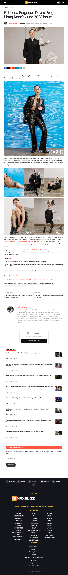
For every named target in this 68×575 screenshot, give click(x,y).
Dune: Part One (12, 283)
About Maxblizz (34, 546)
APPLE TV (19, 521)
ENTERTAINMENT (12, 7)
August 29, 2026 (11, 370)
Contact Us (34, 549)
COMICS (18, 525)
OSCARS (49, 523)
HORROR (34, 525)
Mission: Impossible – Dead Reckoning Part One (19, 241)
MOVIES (49, 513)
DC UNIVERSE (18, 528)
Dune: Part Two (40, 241)
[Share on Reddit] (11, 68)
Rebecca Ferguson (9, 76)
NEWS (49, 521)
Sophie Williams (13, 23)
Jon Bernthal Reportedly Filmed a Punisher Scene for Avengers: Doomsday (25, 261)
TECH (49, 533)
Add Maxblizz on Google (34, 340)
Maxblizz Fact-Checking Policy (34, 557)
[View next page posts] (35, 270)
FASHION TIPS (18, 539)
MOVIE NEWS (34, 537)
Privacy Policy (34, 563)
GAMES (34, 513)
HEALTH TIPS (34, 521)
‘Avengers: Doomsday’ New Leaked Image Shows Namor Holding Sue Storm (25, 431)
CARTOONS (18, 523)
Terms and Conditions (34, 566)
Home (5, 7)
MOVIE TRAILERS (34, 540)
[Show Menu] (5, 2)
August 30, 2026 (11, 358)
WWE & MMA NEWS (49, 537)
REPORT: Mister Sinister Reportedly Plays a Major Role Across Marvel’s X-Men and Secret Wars (29, 386)
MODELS (45, 23)
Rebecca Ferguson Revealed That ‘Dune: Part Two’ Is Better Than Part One (31, 280)
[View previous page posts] (32, 270)
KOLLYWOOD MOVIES (34, 530)
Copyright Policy (34, 552)
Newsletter (34, 560)
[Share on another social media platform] (24, 68)
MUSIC (49, 516)
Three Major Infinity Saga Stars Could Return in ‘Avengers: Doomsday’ (23, 398)
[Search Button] (63, 2)
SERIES (49, 530)
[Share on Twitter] (8, 68)
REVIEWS (49, 528)
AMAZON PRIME (18, 516)
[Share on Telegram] (20, 68)
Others (49, 525)
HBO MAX (34, 518)
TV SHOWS (49, 535)
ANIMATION (18, 518)
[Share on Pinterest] (14, 68)
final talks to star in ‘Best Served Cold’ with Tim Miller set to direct (32, 250)
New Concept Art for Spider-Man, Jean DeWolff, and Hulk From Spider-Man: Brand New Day (28, 375)
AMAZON (18, 513)
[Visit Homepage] (31, 2)
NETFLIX (49, 518)
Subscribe (11, 465)
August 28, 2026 (11, 414)
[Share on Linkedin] (17, 68)
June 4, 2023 (22, 23)
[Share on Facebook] (5, 68)
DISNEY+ (18, 530)
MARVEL (34, 533)
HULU (34, 528)
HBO (34, 516)
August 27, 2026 (11, 426)
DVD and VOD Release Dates (18, 533)
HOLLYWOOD (39, 23)
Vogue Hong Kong (14, 276)
